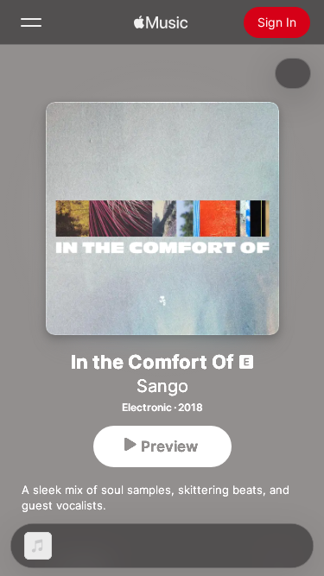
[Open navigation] (31, 22)
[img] (160, 22)
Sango (162, 386)
